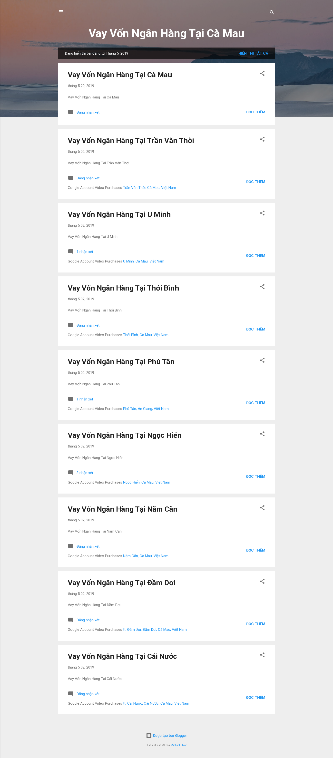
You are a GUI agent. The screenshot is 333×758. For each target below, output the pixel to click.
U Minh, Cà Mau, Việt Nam (143, 261)
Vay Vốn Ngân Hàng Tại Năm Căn (122, 509)
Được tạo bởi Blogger (169, 735)
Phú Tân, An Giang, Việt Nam (146, 409)
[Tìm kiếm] (272, 13)
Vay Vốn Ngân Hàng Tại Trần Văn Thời (131, 140)
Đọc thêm (255, 112)
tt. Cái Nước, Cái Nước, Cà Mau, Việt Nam (156, 703)
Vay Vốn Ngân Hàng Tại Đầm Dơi (121, 582)
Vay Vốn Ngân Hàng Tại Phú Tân (121, 361)
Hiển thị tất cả (253, 53)
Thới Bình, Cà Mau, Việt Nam (145, 335)
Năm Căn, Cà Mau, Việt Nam (145, 556)
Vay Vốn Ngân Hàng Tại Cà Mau (166, 33)
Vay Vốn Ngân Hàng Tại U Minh (119, 214)
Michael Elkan (179, 745)
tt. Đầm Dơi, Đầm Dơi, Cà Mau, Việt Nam (155, 629)
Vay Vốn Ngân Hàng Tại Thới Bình (123, 288)
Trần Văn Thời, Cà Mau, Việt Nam (149, 187)
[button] (262, 74)
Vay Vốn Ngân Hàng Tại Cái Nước (122, 656)
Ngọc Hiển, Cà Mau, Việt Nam (146, 482)
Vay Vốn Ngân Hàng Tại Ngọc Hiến (125, 435)
